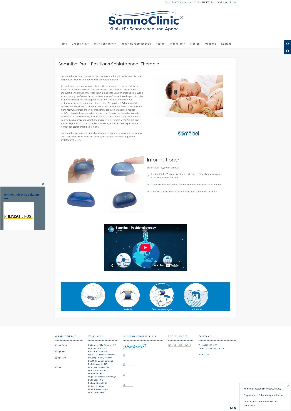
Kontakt (226, 43)
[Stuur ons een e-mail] (231, 407)
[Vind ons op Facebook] (235, 407)
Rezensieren (178, 43)
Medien (195, 43)
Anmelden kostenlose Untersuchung (262, 388)
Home (63, 43)
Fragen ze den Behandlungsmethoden (263, 395)
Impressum (204, 354)
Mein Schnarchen (105, 43)
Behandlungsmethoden (136, 43)
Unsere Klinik (80, 43)
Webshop (210, 43)
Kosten (160, 43)
